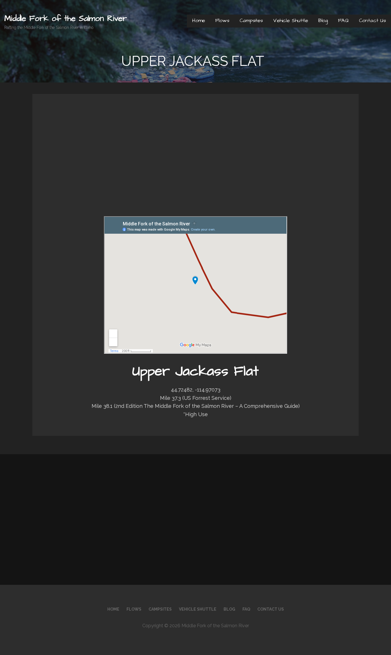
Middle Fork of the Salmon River (65, 18)
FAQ (343, 20)
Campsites (251, 20)
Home (198, 20)
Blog (323, 20)
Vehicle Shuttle (290, 20)
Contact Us (372, 20)
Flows (222, 20)
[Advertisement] (195, 162)
